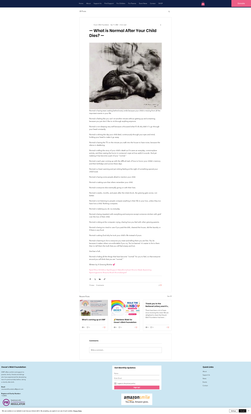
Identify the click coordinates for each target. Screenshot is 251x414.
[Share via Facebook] (90, 279)
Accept (242, 411)
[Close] (248, 410)
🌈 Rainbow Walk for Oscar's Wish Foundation (125, 320)
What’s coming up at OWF (93, 319)
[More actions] (160, 25)
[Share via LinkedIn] (100, 279)
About (205, 371)
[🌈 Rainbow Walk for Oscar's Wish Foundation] (125, 308)
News (204, 378)
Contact (205, 385)
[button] (203, 3)
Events (205, 382)
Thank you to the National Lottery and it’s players (157, 305)
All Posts (82, 11)
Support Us (206, 375)
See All (169, 296)
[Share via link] (104, 279)
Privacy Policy (77, 411)
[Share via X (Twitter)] (95, 279)
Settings (233, 411)
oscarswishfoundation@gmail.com (12, 389)
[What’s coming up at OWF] (94, 308)
